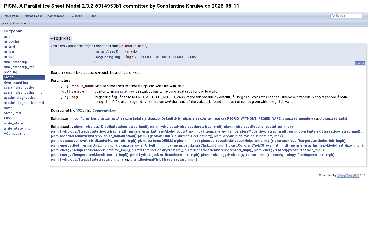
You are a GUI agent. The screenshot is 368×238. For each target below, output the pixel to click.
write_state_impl (17, 128)
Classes (77, 15)
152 (79, 110)
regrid (9, 77)
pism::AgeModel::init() (155, 136)
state (8, 108)
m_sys (9, 57)
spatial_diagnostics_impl (24, 103)
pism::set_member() (298, 119)
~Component (14, 133)
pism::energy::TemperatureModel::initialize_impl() (90, 150)
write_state (13, 123)
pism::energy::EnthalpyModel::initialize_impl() (327, 145)
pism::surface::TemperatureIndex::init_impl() (310, 141)
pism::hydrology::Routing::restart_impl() (302, 155)
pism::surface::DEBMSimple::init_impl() (169, 141)
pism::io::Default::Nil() (164, 119)
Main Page (12, 15)
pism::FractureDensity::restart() (157, 150)
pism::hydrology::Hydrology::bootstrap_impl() (186, 127)
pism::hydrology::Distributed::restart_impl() (165, 155)
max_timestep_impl (19, 67)
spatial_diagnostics (20, 98)
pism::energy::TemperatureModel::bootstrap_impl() (246, 131)
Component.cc (104, 110)
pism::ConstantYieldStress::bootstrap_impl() (325, 131)
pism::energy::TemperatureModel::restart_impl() (89, 155)
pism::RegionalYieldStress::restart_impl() (164, 159)
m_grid (9, 47)
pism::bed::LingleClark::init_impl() (200, 145)
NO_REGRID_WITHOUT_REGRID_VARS (165, 57)
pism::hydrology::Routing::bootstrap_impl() (258, 127)
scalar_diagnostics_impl (23, 93)
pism (5, 23)
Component (20, 23)
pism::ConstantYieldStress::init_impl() (259, 145)
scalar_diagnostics (19, 87)
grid (7, 36)
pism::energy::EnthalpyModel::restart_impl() (289, 150)
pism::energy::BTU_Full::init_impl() (145, 145)
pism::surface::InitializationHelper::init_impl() (237, 141)
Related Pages (33, 15)
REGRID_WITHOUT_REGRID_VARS (254, 119)
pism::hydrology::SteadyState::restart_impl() (87, 159)
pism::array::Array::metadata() (122, 119)
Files (93, 15)
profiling (10, 72)
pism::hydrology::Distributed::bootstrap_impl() (111, 127)
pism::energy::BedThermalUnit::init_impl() (84, 145)
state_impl (12, 113)
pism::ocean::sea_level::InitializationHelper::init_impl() (94, 141)
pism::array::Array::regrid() (204, 119)
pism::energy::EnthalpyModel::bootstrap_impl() (166, 131)
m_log (9, 52)
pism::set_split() (335, 119)
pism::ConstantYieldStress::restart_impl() (218, 150)
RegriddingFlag (16, 82)
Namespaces (55, 15)
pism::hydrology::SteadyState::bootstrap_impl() (89, 131)
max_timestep (15, 62)
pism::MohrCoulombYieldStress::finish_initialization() (94, 136)
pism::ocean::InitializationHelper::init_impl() (248, 136)
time (7, 118)
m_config (11, 41)
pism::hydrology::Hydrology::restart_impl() (235, 155)
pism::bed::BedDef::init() (193, 136)
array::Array (105, 51)
